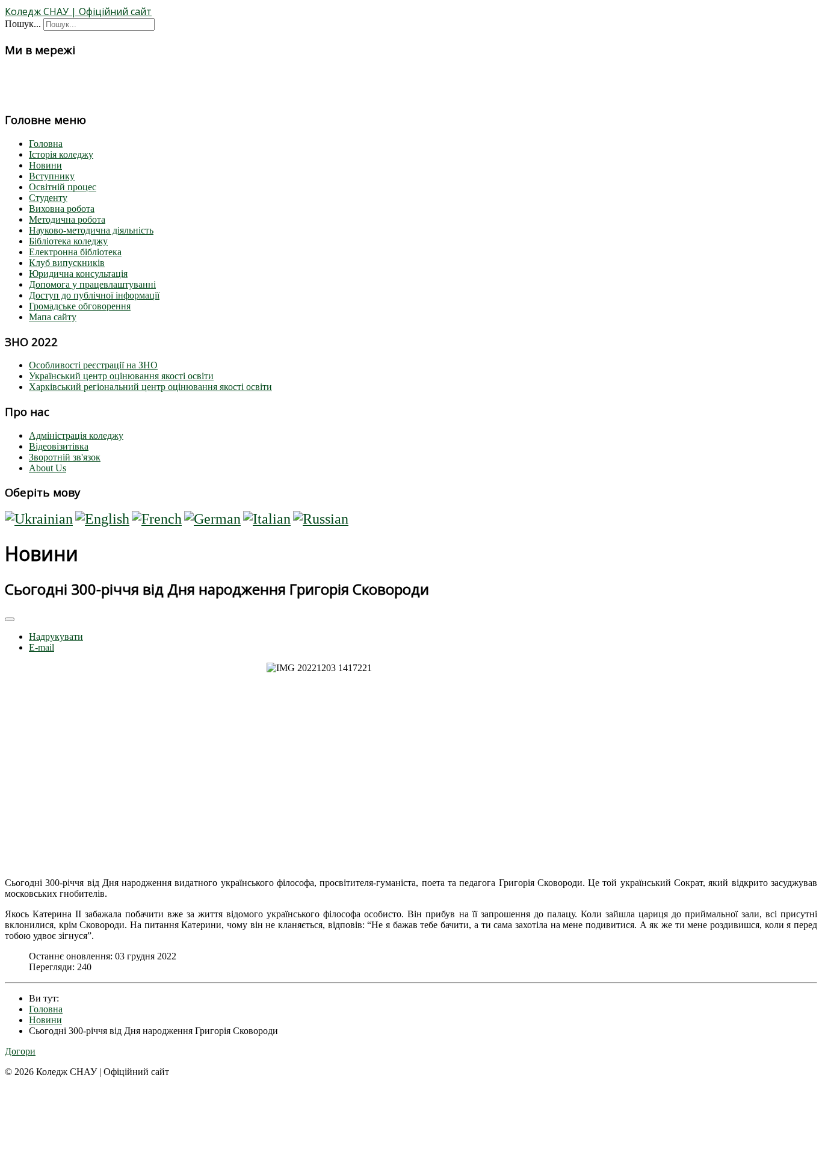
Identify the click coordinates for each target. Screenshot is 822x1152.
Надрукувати (56, 636)
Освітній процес (62, 187)
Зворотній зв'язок (64, 457)
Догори (20, 1051)
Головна (46, 143)
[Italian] (267, 518)
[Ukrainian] (39, 518)
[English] (102, 518)
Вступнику (52, 176)
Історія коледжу (61, 154)
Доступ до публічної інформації (94, 295)
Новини (45, 165)
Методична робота (67, 219)
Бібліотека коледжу (68, 241)
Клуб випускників (67, 263)
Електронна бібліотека (75, 252)
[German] (212, 518)
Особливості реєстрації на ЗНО (93, 365)
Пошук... (23, 24)
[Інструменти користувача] (9, 619)
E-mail (41, 647)
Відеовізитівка (58, 446)
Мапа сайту (52, 317)
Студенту (48, 198)
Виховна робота (61, 208)
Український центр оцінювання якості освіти (121, 376)
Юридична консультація (78, 273)
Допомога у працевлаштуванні (92, 284)
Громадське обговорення (80, 306)
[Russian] (320, 518)
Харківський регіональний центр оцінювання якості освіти (150, 387)
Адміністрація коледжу (76, 435)
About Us (47, 468)
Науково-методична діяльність (91, 230)
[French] (157, 518)
